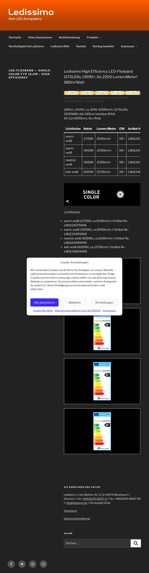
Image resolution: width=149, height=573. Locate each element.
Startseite (15, 37)
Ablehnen (74, 302)
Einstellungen (104, 302)
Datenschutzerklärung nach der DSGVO (78, 310)
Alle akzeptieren (44, 302)
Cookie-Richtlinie (43, 310)
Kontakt (81, 46)
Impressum (109, 310)
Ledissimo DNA (60, 46)
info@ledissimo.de (76, 502)
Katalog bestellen (103, 46)
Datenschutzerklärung (77, 518)
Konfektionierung (69, 37)
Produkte (92, 37)
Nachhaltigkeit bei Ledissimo (26, 46)
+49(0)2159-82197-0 (94, 498)
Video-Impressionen (40, 37)
